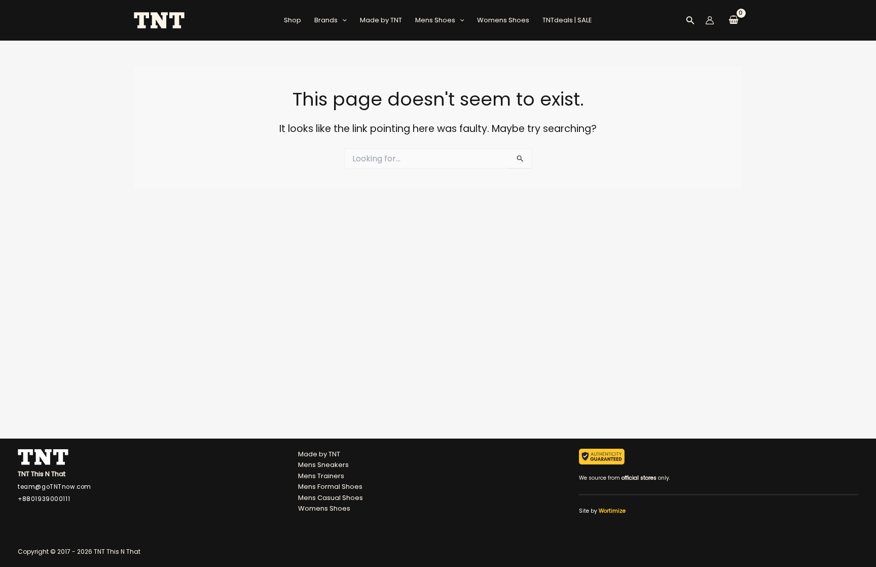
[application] (342, 20)
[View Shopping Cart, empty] (733, 20)
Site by (602, 511)
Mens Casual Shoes (330, 498)
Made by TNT (381, 20)
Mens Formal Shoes (330, 486)
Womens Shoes (503, 20)
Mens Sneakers (323, 465)
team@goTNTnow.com (54, 487)
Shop (292, 20)
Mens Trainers (321, 476)
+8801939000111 (44, 499)
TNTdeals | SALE (567, 20)
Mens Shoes (435, 20)
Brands (326, 20)
